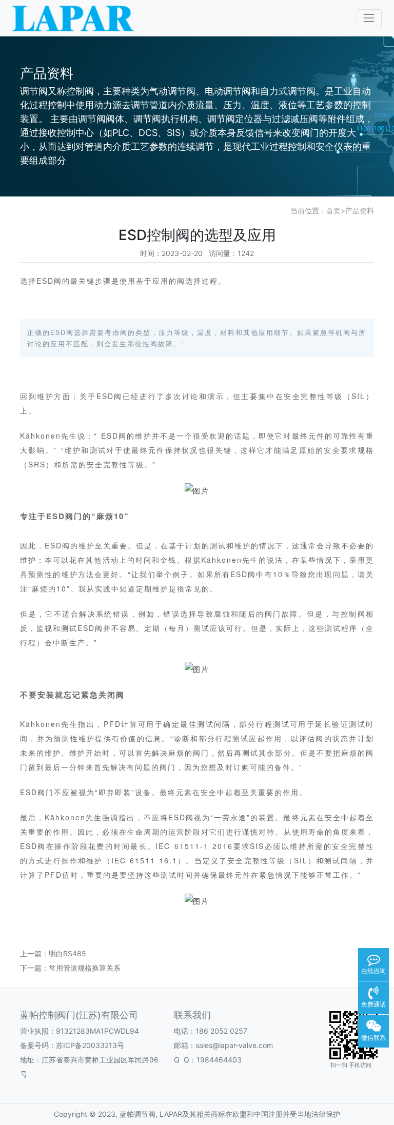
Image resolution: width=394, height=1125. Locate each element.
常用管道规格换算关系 (85, 967)
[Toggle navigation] (369, 18)
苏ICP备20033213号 (90, 1045)
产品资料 (359, 210)
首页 (333, 210)
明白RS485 (67, 953)
